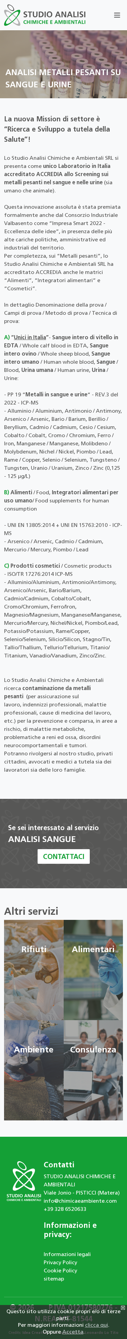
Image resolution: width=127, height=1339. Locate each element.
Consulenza (93, 1050)
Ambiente (34, 1050)
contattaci (63, 857)
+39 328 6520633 (65, 1209)
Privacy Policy (60, 1263)
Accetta (72, 1332)
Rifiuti (33, 950)
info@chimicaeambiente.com (80, 1201)
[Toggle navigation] (117, 15)
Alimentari (93, 950)
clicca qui (96, 1325)
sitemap (54, 1279)
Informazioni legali (67, 1254)
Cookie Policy (60, 1271)
